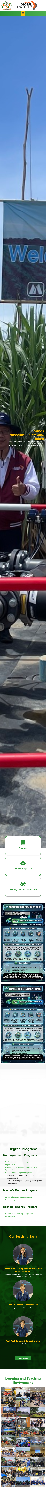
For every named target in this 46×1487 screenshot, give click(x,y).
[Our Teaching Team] (23, 863)
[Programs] (23, 842)
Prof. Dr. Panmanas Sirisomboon (23, 1304)
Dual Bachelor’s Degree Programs (18, 1172)
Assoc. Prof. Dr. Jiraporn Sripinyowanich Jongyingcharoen (23, 1270)
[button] (23, 13)
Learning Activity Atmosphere (23, 889)
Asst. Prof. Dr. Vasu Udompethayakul (23, 1341)
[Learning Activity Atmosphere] (23, 884)
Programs (23, 848)
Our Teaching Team (23, 868)
